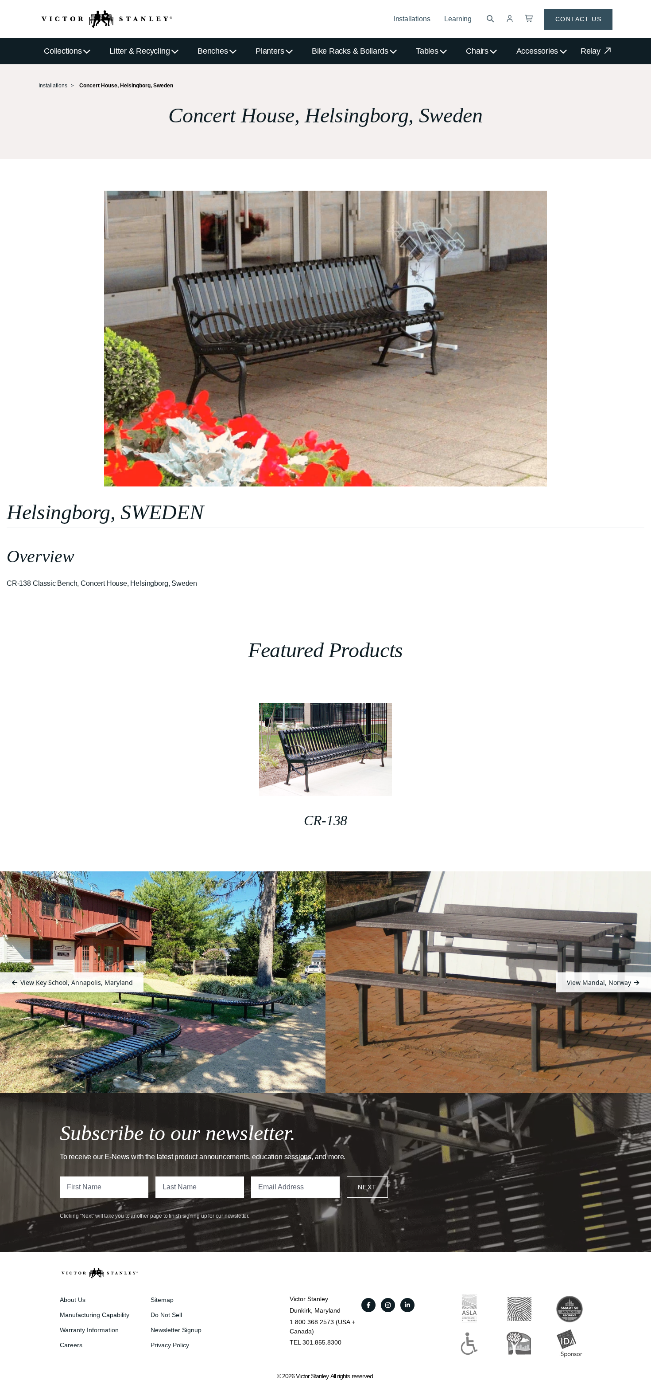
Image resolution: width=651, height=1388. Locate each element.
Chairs (477, 51)
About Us (72, 1299)
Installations (412, 19)
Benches (213, 51)
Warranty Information (89, 1329)
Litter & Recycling (139, 51)
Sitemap (162, 1299)
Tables (427, 51)
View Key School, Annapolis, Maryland (76, 982)
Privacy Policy (170, 1345)
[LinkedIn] (407, 1305)
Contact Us (578, 19)
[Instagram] (388, 1305)
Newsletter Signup (176, 1329)
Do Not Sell (166, 1314)
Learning (458, 19)
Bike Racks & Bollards (350, 51)
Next (367, 1187)
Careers (71, 1345)
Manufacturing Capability (94, 1314)
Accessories (537, 51)
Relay (592, 51)
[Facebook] (368, 1305)
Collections (63, 51)
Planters (270, 51)
